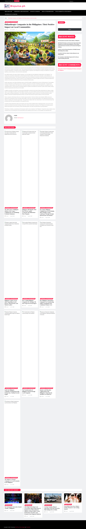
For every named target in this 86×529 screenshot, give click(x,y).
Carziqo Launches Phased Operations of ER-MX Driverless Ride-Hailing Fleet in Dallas (52, 508)
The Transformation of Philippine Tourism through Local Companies (28, 391)
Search (61, 22)
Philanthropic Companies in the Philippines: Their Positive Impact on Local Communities (22, 18)
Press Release (8, 11)
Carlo (7, 510)
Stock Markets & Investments (63, 11)
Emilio (7, 29)
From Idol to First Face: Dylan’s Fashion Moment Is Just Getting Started (71, 508)
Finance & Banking (35, 11)
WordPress (17, 527)
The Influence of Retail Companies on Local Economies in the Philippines (12, 481)
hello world (60, 68)
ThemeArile (28, 527)
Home (6, 18)
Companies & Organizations (21, 11)
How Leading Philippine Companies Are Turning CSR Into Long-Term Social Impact (29, 302)
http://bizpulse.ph (20, 117)
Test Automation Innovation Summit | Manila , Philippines (68, 40)
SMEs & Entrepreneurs (48, 11)
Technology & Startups (11, 14)
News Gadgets (22, 527)
